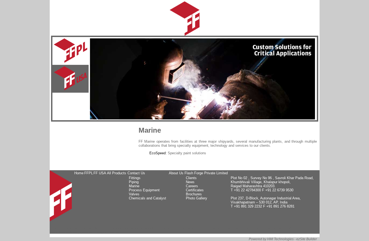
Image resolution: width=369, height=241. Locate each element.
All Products (116, 173)
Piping (134, 182)
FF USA (99, 173)
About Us (176, 173)
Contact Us (136, 173)
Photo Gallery (196, 198)
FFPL (88, 173)
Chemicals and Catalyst (147, 198)
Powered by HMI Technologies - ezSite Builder (283, 239)
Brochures (194, 194)
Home (78, 173)
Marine (134, 186)
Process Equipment (144, 190)
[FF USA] (70, 79)
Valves (134, 194)
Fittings (134, 178)
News (190, 182)
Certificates (195, 190)
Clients (191, 178)
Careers (192, 186)
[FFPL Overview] (70, 51)
